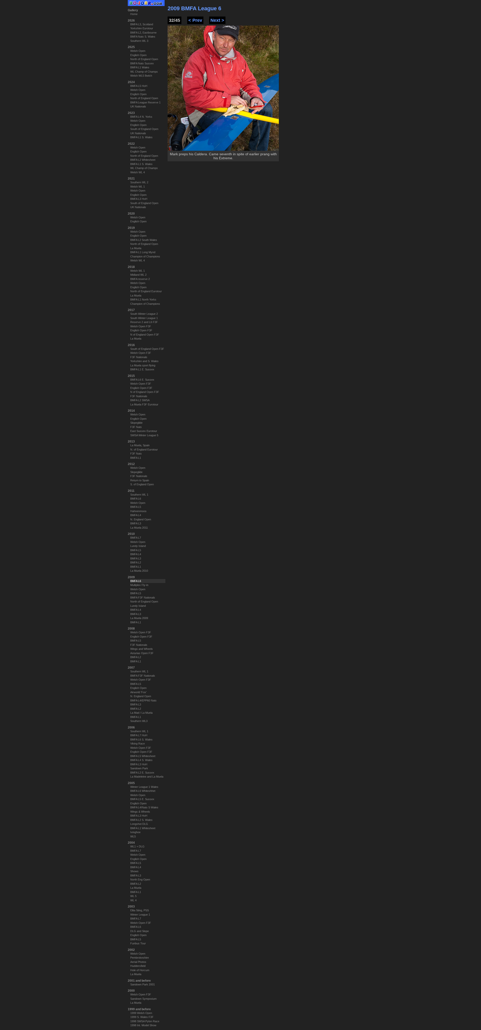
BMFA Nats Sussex (142, 63)
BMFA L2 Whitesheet (142, 159)
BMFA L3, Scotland (141, 24)
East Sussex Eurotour (143, 430)
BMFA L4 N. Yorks (141, 116)
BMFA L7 (135, 537)
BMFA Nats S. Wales (142, 36)
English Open (138, 55)
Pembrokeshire (139, 957)
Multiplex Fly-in (139, 584)
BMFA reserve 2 (140, 278)
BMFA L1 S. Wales (141, 137)
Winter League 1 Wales (144, 786)
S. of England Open (142, 484)
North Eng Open (140, 879)
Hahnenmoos (138, 511)
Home (134, 14)
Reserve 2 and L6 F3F (144, 322)
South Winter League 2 (144, 313)
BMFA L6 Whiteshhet (142, 790)
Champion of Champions (145, 256)
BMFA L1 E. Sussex (142, 369)
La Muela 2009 (139, 618)
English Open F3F (141, 330)
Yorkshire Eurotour (141, 28)
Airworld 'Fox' (138, 692)
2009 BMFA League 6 (194, 8)
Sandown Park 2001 (142, 984)
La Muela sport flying (142, 365)
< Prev (195, 20)
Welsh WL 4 (137, 172)
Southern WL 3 (139, 40)
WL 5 (133, 896)
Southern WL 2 (139, 182)
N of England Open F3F (144, 334)
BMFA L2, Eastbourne (143, 32)
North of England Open (144, 59)
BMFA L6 (135, 498)
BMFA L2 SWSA (140, 400)
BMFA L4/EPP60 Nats (143, 700)
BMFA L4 (135, 515)
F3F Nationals (138, 357)
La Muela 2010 (139, 570)
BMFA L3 (135, 523)
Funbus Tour (138, 943)
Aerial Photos (138, 961)
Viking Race (137, 743)
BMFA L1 (135, 457)
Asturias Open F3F (142, 653)
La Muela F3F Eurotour (144, 404)
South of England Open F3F (147, 348)
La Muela (135, 248)
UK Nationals (138, 106)
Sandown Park (139, 768)
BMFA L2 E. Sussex (142, 772)
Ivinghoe (135, 832)
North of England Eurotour (146, 291)
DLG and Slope (139, 931)
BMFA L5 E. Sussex (142, 799)
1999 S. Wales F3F (142, 1016)
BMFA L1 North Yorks (143, 299)
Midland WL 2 (138, 274)
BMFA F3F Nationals (142, 597)
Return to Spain (139, 480)
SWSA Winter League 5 (144, 435)
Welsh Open (137, 50)
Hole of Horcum (139, 970)
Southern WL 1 (139, 494)
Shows (134, 871)
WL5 (133, 836)
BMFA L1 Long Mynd (142, 252)
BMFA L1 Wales (139, 67)
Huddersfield (138, 965)
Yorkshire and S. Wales (144, 361)
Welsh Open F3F (140, 326)
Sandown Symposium (143, 998)
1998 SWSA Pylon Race (144, 1021)
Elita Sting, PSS (139, 910)
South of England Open (144, 128)
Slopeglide (136, 422)
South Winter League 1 (144, 318)
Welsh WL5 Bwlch (141, 75)
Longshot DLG (139, 823)
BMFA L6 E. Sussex (142, 379)
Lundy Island (138, 545)
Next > (217, 20)
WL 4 (133, 900)
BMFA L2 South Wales (143, 239)
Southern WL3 (139, 720)
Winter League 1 (140, 914)
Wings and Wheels (141, 648)
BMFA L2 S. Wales (141, 819)
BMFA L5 (135, 506)
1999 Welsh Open (141, 1012)
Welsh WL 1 (137, 186)
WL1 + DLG (137, 846)
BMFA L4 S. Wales (141, 760)
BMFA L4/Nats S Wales (144, 807)
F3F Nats (136, 426)
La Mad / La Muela (141, 712)
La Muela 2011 (139, 527)
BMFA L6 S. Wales (141, 739)
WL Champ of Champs (144, 71)
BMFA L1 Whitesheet (142, 828)
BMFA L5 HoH (138, 85)
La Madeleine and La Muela (146, 776)
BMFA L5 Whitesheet (142, 756)
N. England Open (140, 519)
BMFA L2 (135, 562)
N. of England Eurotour (144, 449)
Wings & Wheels (140, 811)
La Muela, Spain (140, 445)
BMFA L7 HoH (138, 735)
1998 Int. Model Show (143, 1025)
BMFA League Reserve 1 (145, 102)
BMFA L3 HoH (138, 198)
